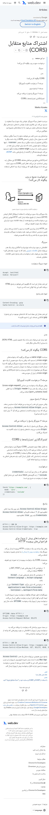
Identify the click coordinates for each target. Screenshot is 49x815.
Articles (43, 9)
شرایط (45, 804)
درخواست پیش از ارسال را (31, 552)
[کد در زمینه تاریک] (45, 270)
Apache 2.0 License (37, 705)
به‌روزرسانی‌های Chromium (36, 766)
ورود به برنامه (7, 3)
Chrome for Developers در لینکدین (33, 790)
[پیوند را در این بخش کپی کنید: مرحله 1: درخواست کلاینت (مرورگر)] (15, 380)
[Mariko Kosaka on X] (46, 111)
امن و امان (21, 32)
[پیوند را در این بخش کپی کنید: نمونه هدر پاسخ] (34, 293)
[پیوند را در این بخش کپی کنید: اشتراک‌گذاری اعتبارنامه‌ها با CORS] (10, 439)
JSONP (9, 152)
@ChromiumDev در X (37, 783)
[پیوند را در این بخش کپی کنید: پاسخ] (41, 503)
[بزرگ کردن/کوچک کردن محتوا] (32, 58)
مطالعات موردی (40, 770)
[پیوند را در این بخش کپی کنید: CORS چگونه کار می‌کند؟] (19, 350)
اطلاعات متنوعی (31, 250)
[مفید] (34, 37)
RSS (44, 794)
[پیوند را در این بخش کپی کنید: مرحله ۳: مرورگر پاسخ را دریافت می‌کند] (12, 421)
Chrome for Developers (36, 763)
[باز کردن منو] (44, 2)
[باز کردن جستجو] (19, 2)
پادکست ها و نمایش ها (39, 774)
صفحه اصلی (44, 32)
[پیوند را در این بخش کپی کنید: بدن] (42, 334)
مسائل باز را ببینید (40, 754)
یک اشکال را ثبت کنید (39, 750)
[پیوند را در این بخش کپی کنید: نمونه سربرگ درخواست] (29, 263)
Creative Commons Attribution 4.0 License (32, 702)
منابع (28, 32)
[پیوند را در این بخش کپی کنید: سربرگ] (39, 242)
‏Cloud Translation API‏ (28, 20)
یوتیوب (43, 787)
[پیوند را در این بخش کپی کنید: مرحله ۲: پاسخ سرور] (28, 399)
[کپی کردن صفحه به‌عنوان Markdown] (19, 50)
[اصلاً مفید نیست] (30, 37)
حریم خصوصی (36, 804)
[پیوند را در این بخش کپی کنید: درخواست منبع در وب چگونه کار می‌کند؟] (26, 180)
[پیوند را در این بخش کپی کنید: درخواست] (37, 466)
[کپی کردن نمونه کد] (47, 270)
